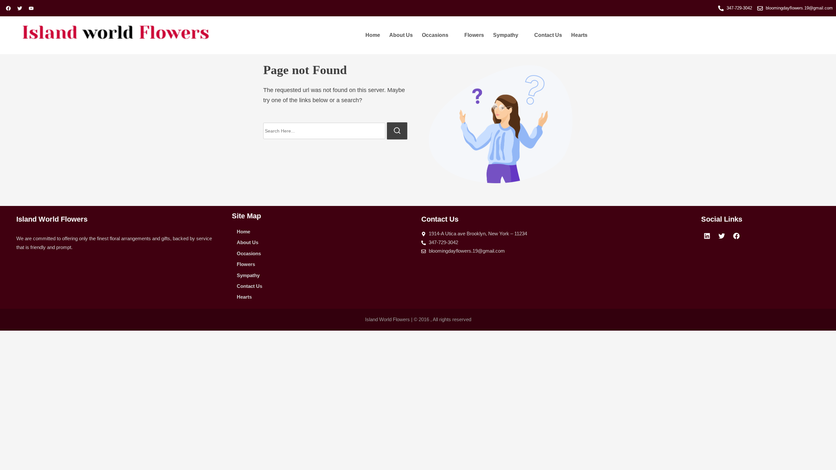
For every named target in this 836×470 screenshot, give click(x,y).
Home (372, 35)
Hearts (579, 35)
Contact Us (548, 35)
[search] (397, 131)
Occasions (435, 35)
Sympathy (505, 35)
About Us (401, 35)
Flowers (474, 35)
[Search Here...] (324, 131)
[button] (438, 35)
